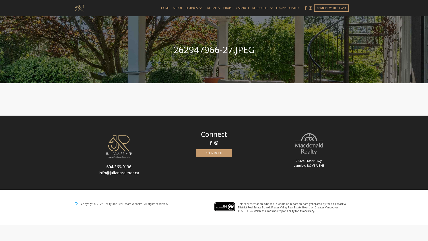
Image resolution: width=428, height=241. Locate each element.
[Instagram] (310, 8)
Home (165, 8)
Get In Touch (214, 153)
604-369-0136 (118, 166)
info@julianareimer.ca (119, 172)
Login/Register (287, 8)
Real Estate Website (130, 204)
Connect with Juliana (331, 8)
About (177, 8)
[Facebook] (306, 8)
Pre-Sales (213, 8)
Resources (260, 8)
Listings (192, 8)
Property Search (236, 8)
